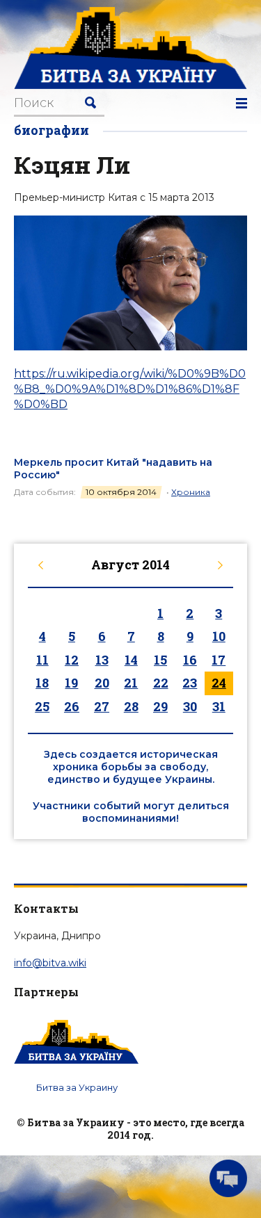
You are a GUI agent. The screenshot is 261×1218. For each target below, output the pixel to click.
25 (42, 706)
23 (189, 682)
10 (219, 636)
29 (160, 706)
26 (71, 706)
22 (160, 682)
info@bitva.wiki (50, 963)
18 (42, 682)
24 (219, 682)
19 (71, 682)
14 (131, 659)
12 (72, 659)
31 (219, 706)
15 (160, 659)
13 (102, 659)
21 (131, 682)
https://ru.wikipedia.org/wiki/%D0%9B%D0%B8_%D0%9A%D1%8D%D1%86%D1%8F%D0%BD (130, 389)
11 (42, 659)
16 (190, 659)
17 (219, 659)
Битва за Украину (77, 1087)
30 (190, 706)
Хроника (190, 492)
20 (102, 682)
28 (131, 706)
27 (101, 706)
